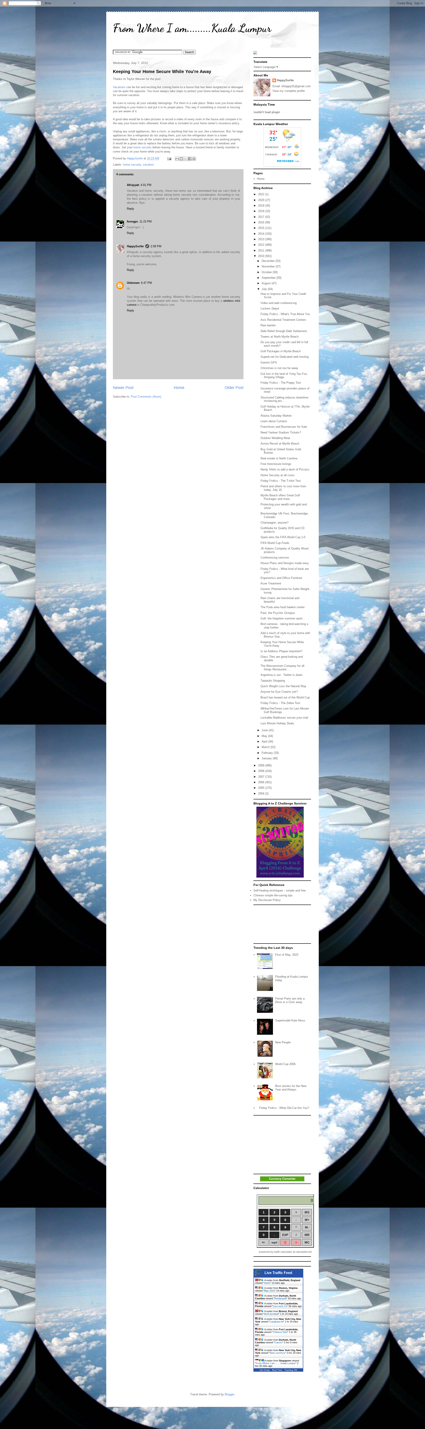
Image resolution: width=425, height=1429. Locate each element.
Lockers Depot (270, 308)
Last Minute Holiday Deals (277, 723)
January (267, 758)
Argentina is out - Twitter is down (281, 675)
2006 (261, 782)
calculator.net (304, 1251)
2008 (261, 771)
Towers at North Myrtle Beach (280, 336)
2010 (261, 256)
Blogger (229, 1394)
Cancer (278, 1342)
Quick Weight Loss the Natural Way (283, 686)
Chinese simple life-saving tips (273, 895)
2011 (261, 250)
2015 (261, 228)
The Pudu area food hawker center (283, 607)
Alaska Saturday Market (276, 415)
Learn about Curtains (274, 421)
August (267, 283)
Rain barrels (268, 325)
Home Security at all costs (278, 475)
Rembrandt (280, 1298)
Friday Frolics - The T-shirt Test (281, 480)
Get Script (265, 1370)
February (268, 752)
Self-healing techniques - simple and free (279, 890)
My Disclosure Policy (267, 900)
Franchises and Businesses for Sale (284, 426)
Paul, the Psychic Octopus (278, 613)
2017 (261, 217)
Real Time (277, 1370)
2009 (261, 765)
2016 (261, 222)
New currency (277, 1353)
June (265, 730)
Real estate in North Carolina (279, 458)
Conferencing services (275, 557)
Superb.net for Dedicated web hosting (285, 356)
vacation (148, 164)
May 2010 (269, 1290)
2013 (261, 239)
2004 (261, 793)
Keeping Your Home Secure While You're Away (162, 71)
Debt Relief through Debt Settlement (284, 331)
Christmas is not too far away (279, 368)
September (269, 277)
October (267, 272)
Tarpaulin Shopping (273, 680)
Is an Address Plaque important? (281, 651)
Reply (130, 208)
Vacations (119, 87)
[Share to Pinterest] (194, 159)
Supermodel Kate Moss (290, 1020)
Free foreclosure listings (276, 464)
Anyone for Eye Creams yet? (279, 691)
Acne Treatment (271, 583)
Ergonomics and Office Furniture (281, 578)
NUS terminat (271, 1314)
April (265, 741)
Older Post (234, 387)
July (265, 289)
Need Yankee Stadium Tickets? (281, 432)
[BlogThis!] (181, 159)
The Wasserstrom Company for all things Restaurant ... (282, 667)
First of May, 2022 (286, 954)
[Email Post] (169, 158)
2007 (261, 776)
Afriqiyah (133, 185)
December (269, 261)
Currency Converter (282, 1178)
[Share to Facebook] (189, 159)
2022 (261, 194)
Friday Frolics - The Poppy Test (281, 382)
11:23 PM (145, 221)
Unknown (133, 282)
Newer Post (123, 387)
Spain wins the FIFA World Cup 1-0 (283, 537)
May (265, 736)
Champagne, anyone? (274, 522)
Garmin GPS (269, 362)
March (266, 747)
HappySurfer (135, 246)
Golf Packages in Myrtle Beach (281, 351)
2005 (261, 787)
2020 (261, 200)
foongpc (132, 221)
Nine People (283, 1042)
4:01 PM (146, 185)
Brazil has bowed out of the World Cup (285, 697)
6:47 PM (146, 282)
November (269, 266)
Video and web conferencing (279, 303)
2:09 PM (156, 246)
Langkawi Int (276, 1321)
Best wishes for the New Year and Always (290, 1087)
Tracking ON (290, 1370)
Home (179, 387)
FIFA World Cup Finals (275, 543)
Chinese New (280, 1332)
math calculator (283, 1251)
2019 (261, 205)
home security (142, 147)
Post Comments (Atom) (146, 396)
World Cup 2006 (285, 1064)
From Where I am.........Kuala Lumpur (192, 28)
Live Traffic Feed (278, 1273)
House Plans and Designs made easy (285, 563)
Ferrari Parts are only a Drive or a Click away (290, 1000)
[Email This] (177, 159)
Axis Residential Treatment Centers (283, 319)
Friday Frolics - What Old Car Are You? (284, 1108)
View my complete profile (288, 91)
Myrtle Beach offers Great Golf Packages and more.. (280, 497)
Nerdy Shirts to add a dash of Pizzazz (285, 469)
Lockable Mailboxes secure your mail (284, 717)
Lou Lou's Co (280, 1306)
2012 (261, 244)
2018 (261, 211)
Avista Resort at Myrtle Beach (280, 443)
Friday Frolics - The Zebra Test (280, 703)
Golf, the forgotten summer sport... (283, 618)
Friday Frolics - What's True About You (285, 314)
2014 (261, 233)
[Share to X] (185, 159)
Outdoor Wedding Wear (275, 438)
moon (267, 1283)
